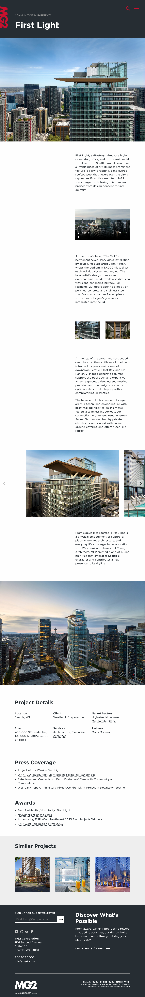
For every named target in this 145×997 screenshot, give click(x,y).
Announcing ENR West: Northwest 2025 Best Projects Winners (60, 819)
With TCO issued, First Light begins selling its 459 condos (56, 774)
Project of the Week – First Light (39, 770)
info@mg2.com (25, 961)
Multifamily (99, 721)
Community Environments (33, 15)
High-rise (98, 717)
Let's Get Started (89, 948)
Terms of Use (122, 982)
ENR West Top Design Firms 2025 (40, 823)
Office (112, 721)
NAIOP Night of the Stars (35, 814)
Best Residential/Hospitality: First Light (44, 810)
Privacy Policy (90, 982)
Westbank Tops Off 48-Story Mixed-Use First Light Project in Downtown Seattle (71, 787)
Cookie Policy (107, 982)
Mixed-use (112, 717)
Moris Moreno (101, 732)
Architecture (61, 732)
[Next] (140, 483)
